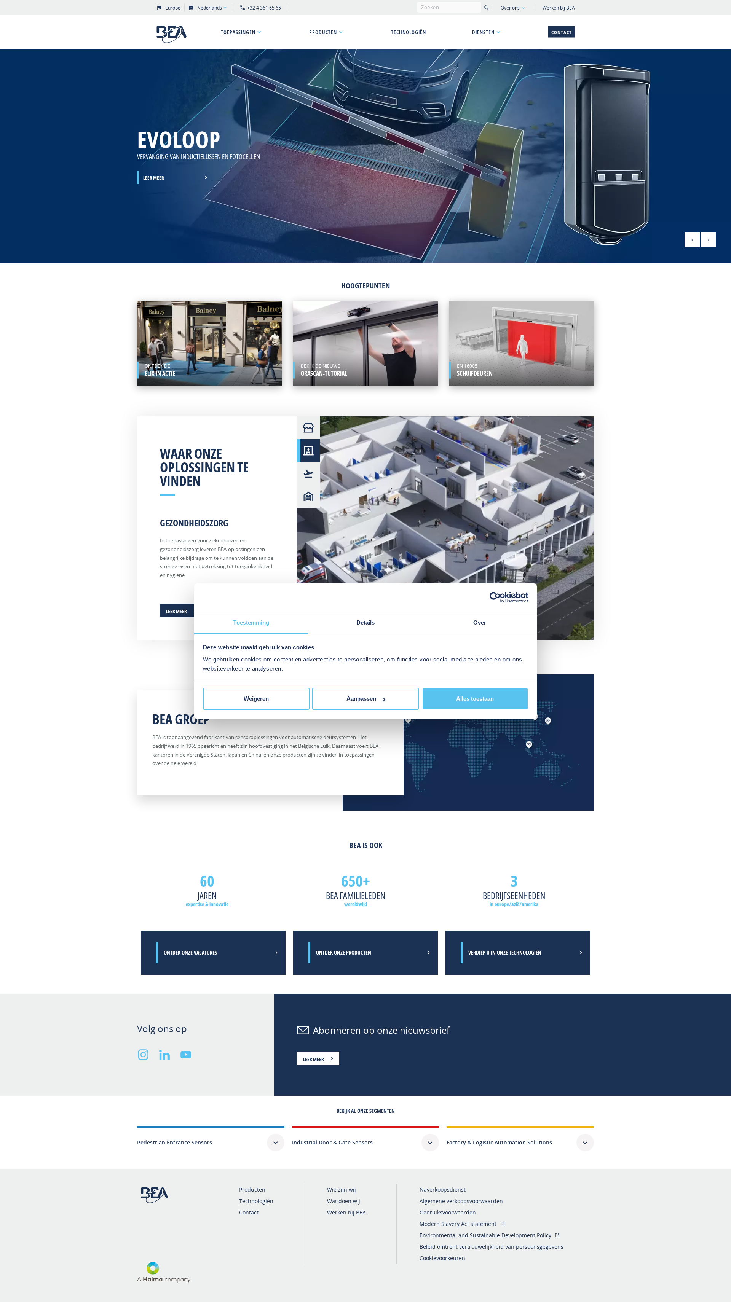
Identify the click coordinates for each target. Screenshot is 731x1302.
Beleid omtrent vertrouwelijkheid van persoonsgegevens (491, 1246)
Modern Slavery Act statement (458, 1223)
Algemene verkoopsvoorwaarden (461, 1201)
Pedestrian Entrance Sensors (174, 1142)
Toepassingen (238, 32)
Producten (323, 32)
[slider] (365, 156)
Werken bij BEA (559, 8)
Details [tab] (365, 622)
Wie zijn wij (341, 1189)
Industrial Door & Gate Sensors (332, 1142)
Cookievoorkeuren (442, 1258)
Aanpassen (361, 698)
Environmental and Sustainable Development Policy (485, 1235)
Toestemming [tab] (251, 622)
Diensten (483, 32)
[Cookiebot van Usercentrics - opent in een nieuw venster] (495, 597)
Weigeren (256, 698)
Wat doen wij (343, 1201)
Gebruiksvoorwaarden (448, 1212)
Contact (561, 32)
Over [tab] (479, 622)
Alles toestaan (475, 698)
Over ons (510, 8)
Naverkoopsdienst (443, 1189)
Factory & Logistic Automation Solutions (499, 1142)
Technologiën (408, 32)
